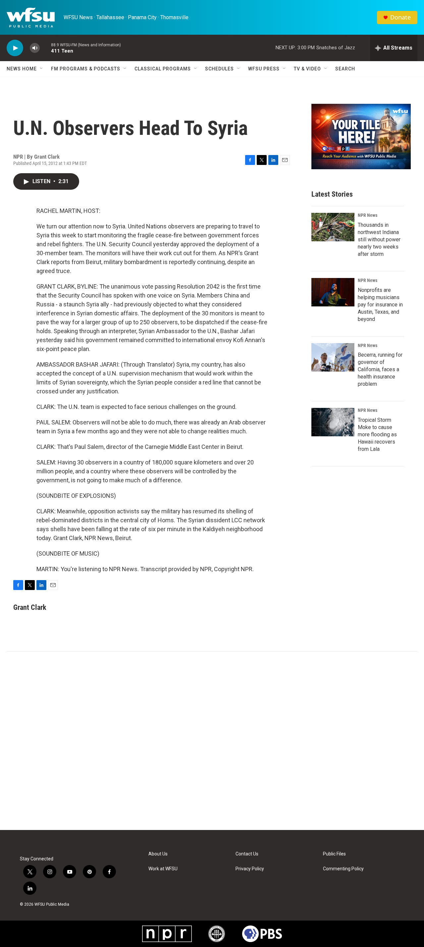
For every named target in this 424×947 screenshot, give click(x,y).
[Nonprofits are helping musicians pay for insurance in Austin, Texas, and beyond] (332, 292)
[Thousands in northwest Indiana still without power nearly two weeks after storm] (332, 227)
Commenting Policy (343, 868)
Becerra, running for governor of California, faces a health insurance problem (380, 369)
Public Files (334, 853)
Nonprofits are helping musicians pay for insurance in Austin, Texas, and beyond (380, 304)
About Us (158, 853)
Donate (400, 17)
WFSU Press (264, 68)
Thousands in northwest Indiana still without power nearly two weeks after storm (379, 239)
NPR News (367, 215)
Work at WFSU (163, 868)
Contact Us (247, 853)
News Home (22, 68)
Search (345, 68)
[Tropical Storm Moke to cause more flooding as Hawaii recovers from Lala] (332, 422)
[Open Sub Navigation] (41, 68)
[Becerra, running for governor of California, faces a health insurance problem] (332, 357)
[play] (15, 48)
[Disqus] (212, 740)
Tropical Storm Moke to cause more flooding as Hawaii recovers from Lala (377, 434)
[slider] (45, 47)
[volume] (34, 48)
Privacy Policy (250, 868)
